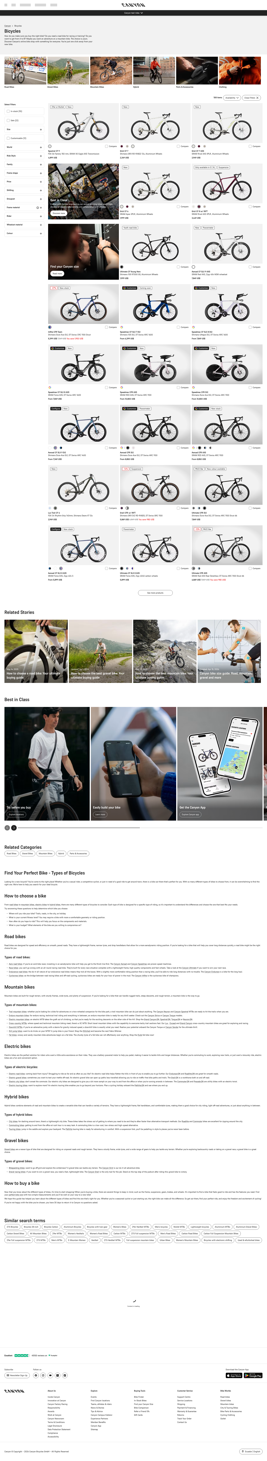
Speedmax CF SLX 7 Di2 (130, 332)
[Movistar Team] (210, 447)
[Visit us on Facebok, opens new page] (36, 1375)
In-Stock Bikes (140, 1400)
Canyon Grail (93, 1171)
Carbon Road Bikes (190, 1233)
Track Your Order (184, 1418)
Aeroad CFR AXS (199, 452)
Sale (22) (14, 120)
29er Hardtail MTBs (140, 1226)
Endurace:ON (174, 1073)
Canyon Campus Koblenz (101, 1415)
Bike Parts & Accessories (231, 1411)
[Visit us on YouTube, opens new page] (50, 1375)
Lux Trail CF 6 (54, 512)
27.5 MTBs (41, 1240)
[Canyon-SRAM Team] (205, 447)
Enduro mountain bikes (19, 1015)
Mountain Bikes (45, 853)
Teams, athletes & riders (101, 1404)
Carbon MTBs (119, 1233)
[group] (132, 72)
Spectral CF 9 (54, 151)
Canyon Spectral (181, 1011)
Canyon (7, 25)
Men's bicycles (161, 1226)
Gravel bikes (9, 1149)
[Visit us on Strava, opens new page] (57, 1375)
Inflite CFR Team (55, 332)
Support (53, 5)
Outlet (223, 1418)
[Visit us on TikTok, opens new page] (65, 1375)
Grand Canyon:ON (151, 1019)
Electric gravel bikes (17, 1077)
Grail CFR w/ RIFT (128, 512)
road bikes (13, 904)
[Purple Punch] (132, 568)
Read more (57, 273)
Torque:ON (175, 1019)
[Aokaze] (61, 447)
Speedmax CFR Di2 (200, 392)
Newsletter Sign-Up (18, 1375)
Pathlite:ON (139, 1085)
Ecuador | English (252, 1451)
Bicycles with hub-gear (97, 1226)
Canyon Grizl (107, 1168)
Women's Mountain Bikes (187, 1240)
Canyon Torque (169, 1015)
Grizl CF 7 (124, 151)
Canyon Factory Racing (57, 1404)
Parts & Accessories (78, 853)
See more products (155, 592)
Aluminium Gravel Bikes (246, 1226)
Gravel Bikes (27, 853)
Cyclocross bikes (16, 975)
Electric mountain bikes (19, 1019)
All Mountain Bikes (38, 1233)
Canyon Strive (154, 1015)
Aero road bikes (15, 964)
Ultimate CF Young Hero (130, 271)
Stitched (86, 1031)
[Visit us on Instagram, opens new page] (43, 1375)
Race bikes (13, 967)
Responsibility (54, 1407)
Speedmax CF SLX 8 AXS (58, 392)
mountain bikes (27, 904)
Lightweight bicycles (200, 1226)
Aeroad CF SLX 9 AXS (201, 271)
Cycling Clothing (227, 1415)
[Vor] (14, 828)
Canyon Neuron (163, 1011)
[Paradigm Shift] (133, 447)
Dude (140, 1035)
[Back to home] (133, 5)
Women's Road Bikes (99, 1233)
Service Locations (184, 1400)
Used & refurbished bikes (249, 1240)
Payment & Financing (186, 1407)
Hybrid (61, 853)
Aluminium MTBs (222, 1226)
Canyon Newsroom (56, 1418)
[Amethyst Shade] (121, 508)
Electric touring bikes (18, 1085)
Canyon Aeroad (120, 964)
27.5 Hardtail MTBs (112, 1240)
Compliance (53, 1433)
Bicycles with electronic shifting (218, 1240)
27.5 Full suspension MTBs (143, 1233)
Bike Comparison (141, 1407)
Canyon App (96, 1425)
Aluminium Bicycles (72, 1226)
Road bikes (225, 1397)
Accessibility (53, 1436)
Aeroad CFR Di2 (127, 452)
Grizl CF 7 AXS (198, 151)
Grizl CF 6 (124, 211)
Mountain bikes (227, 1404)
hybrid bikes (55, 904)
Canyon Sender (171, 1027)
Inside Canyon (54, 1397)
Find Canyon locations (100, 1400)
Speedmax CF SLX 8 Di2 (202, 332)
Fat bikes (13, 1035)
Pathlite (69, 1129)
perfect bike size (16, 1194)
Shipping (181, 1404)
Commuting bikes (16, 1125)
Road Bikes (11, 853)
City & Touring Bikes (229, 1407)
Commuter (197, 1121)
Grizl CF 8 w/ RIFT (200, 211)
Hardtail (94, 1240)
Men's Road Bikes (168, 1233)
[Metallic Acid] (127, 568)
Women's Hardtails (76, 1233)
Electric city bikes (16, 1081)
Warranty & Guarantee (186, 1411)
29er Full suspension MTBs (19, 1240)
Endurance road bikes (18, 971)
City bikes (13, 1121)
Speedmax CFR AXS (128, 392)
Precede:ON (199, 1081)
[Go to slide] (201, 827)
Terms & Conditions (56, 1422)
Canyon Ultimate (189, 967)
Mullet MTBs (179, 1226)
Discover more (59, 213)
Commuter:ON (183, 1081)
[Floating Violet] (121, 146)
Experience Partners (99, 1418)
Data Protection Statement (59, 1429)
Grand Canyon (186, 1023)
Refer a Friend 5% (141, 1411)
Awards (51, 1411)
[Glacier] (49, 508)
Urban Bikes (165, 1240)
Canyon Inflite (141, 975)
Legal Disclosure (55, 1425)
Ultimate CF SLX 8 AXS (130, 573)
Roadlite (185, 1121)
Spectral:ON (165, 1019)
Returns (180, 1415)
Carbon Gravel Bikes (15, 1233)
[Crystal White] (49, 447)
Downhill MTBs (15, 1027)
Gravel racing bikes (17, 1171)
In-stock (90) (16, 111)
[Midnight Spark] (193, 508)
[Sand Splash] (127, 146)
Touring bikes (15, 1129)
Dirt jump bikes (15, 1031)
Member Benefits (98, 1422)
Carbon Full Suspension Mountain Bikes (221, 1233)
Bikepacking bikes (17, 1168)
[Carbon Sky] (199, 508)
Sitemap (94, 1429)
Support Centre (183, 1397)
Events (94, 1397)
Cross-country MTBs (18, 1023)
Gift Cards (138, 1415)
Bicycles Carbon (51, 1226)
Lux (166, 1023)
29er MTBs (57, 1233)
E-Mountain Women (77, 1240)
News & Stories (97, 1407)
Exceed (173, 1023)
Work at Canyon (54, 1415)
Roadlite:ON (190, 1073)
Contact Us (182, 1422)
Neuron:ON (187, 1019)
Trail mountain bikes (18, 1011)
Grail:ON (174, 1077)
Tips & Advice (97, 1411)
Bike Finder (139, 1397)
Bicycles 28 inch (31, 1226)
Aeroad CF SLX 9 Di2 (57, 452)
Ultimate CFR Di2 (199, 512)
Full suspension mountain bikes (140, 1240)
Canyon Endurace (211, 971)
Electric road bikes (17, 1073)
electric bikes (41, 904)
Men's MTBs (56, 1240)
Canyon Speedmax (139, 964)
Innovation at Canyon (57, 1400)
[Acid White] (193, 206)
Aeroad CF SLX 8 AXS (57, 573)
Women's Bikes (119, 1226)
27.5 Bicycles (12, 1226)
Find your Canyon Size (143, 1404)
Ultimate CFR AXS (199, 573)
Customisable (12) (18, 138)
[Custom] (121, 327)
